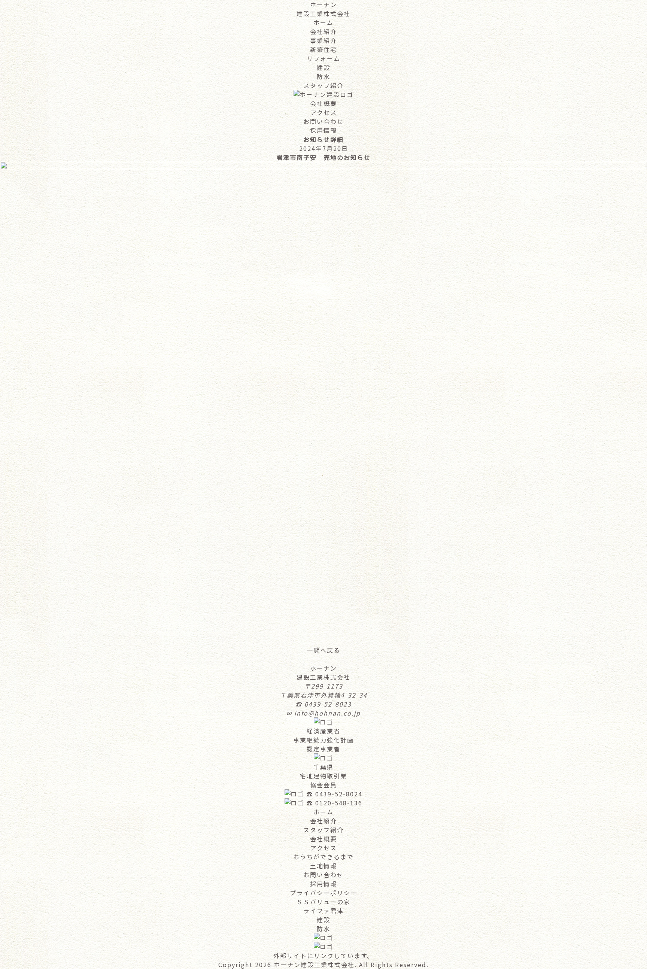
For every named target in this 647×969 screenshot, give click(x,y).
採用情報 (323, 130)
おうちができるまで (323, 856)
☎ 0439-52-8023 (323, 703)
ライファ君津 (323, 910)
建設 (323, 67)
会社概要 (323, 103)
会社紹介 (323, 31)
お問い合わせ (323, 121)
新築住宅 (323, 49)
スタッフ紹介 (323, 85)
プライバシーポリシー (323, 892)
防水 (323, 76)
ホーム (323, 22)
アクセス (323, 112)
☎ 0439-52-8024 (334, 793)
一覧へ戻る (323, 650)
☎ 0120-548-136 (334, 802)
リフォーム (323, 58)
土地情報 (323, 865)
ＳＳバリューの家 (323, 901)
